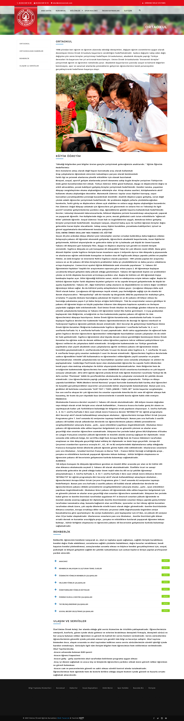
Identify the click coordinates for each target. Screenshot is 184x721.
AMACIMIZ (113, 561)
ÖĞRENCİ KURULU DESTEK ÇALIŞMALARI (113, 597)
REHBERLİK (24, 58)
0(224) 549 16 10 (41, 3)
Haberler (74, 688)
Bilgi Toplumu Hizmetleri (40, 688)
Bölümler (75, 11)
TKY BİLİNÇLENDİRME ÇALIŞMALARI (113, 604)
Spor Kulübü (91, 11)
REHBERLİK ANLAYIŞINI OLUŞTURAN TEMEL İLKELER (113, 568)
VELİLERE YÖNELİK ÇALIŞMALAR (113, 582)
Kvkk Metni (108, 688)
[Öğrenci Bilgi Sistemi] (155, 3)
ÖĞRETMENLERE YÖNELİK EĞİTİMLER (113, 589)
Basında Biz (138, 688)
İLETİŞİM (128, 11)
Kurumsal (61, 11)
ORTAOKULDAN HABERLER (31, 51)
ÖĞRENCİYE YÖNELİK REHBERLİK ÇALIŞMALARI (113, 575)
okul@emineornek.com (62, 3)
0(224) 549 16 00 (24, 3)
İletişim (151, 688)
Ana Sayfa (46, 11)
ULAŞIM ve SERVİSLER (29, 66)
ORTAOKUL (25, 43)
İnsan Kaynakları (111, 11)
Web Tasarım (63, 718)
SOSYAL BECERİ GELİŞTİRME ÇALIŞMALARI (113, 611)
